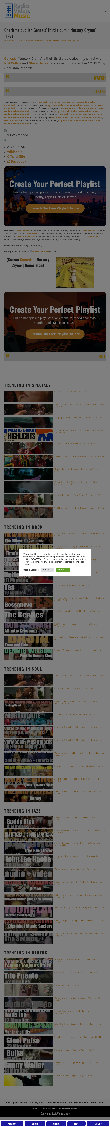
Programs (12, 1123)
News (76, 1123)
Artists (35, 1123)
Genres (56, 1123)
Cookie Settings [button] (31, 570)
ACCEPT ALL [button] (63, 570)
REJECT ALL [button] (48, 570)
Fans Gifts (98, 1123)
